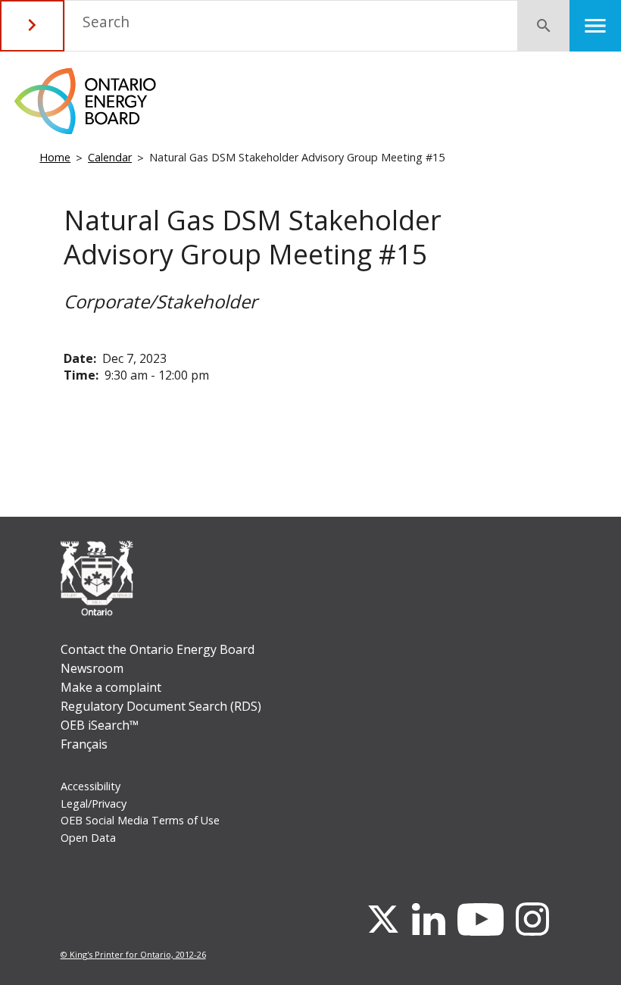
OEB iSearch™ (100, 725)
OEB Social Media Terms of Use (140, 820)
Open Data (88, 837)
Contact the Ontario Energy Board (157, 649)
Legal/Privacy (93, 803)
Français (84, 744)
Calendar (110, 157)
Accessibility (90, 786)
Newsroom (92, 668)
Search (106, 21)
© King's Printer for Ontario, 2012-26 (133, 954)
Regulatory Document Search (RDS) (161, 706)
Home (54, 157)
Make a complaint (111, 687)
